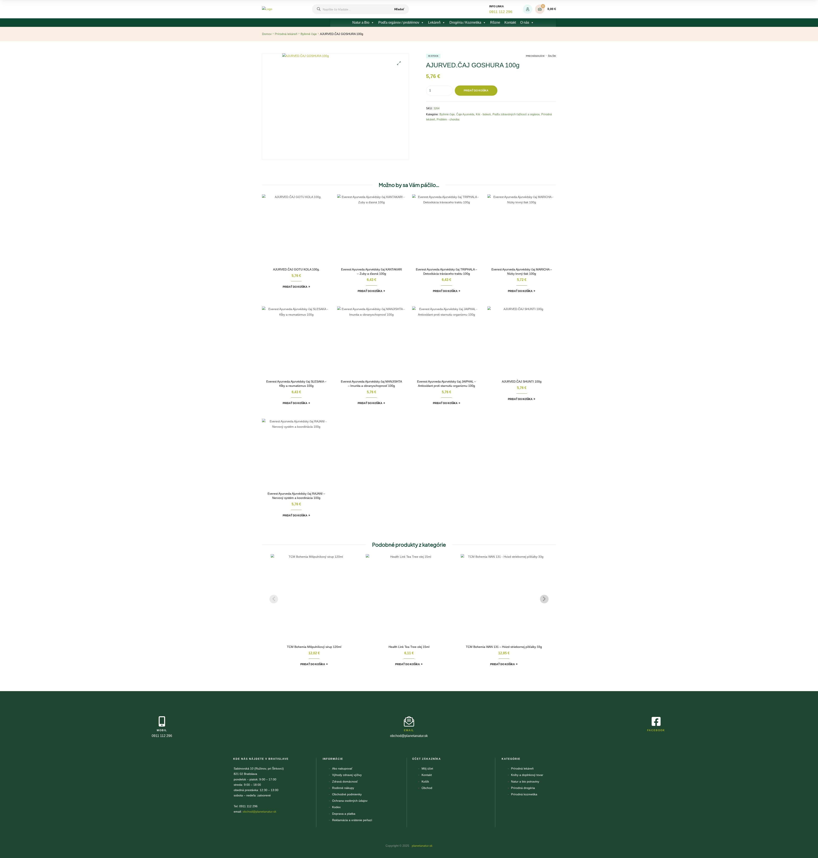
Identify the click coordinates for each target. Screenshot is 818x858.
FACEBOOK (656, 730)
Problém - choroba (448, 119)
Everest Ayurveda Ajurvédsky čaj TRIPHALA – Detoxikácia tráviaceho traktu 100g (446, 271)
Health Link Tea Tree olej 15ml (409, 647)
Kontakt (510, 22)
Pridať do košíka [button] (295, 286)
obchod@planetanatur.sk (259, 811)
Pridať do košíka (476, 90)
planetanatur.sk (421, 845)
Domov (267, 34)
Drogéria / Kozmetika (465, 22)
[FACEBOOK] (656, 721)
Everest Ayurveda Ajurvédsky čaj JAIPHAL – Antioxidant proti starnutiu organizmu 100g (446, 383)
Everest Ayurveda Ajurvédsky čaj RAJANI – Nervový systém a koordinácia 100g (296, 496)
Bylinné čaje (309, 34)
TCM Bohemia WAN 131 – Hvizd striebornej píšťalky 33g (504, 647)
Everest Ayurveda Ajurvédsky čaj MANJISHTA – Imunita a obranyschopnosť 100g (371, 383)
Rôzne (495, 22)
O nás (524, 22)
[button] (399, 63)
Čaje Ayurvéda (465, 114)
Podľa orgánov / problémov (398, 22)
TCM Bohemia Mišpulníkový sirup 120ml (314, 647)
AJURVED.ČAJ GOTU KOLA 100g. (296, 269)
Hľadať (399, 9)
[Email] (409, 721)
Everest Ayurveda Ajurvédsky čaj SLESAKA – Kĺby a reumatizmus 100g (296, 383)
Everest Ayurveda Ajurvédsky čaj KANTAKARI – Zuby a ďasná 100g (371, 271)
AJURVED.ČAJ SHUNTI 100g (521, 381)
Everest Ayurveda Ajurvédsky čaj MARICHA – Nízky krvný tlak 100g (521, 271)
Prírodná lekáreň (286, 34)
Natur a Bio (360, 22)
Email (409, 730)
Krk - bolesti (483, 114)
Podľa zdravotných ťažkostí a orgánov (516, 114)
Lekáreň (434, 22)
